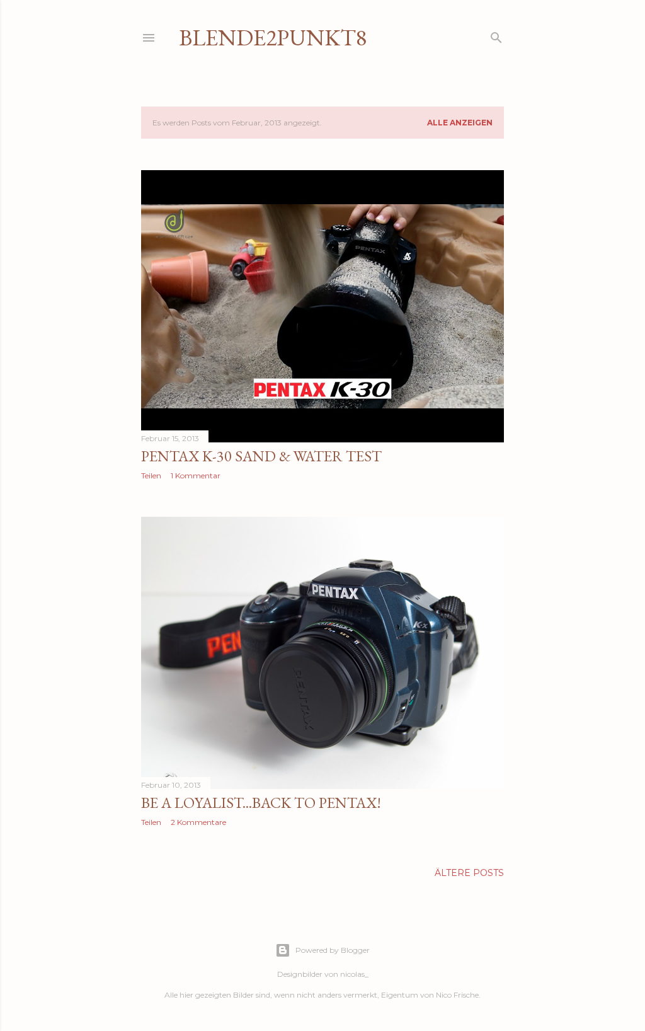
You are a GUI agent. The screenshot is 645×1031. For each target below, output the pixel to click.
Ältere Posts (469, 872)
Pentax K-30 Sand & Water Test (261, 456)
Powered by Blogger (332, 950)
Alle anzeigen (460, 122)
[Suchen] (496, 35)
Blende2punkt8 (273, 37)
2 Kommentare (198, 822)
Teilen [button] (151, 475)
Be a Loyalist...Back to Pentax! (261, 802)
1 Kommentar (195, 475)
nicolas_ (354, 974)
